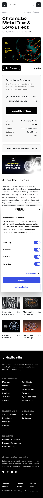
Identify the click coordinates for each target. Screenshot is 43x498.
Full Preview (11, 68)
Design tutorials (9, 414)
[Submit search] (33, 5)
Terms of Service (5, 485)
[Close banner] (39, 209)
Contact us (26, 418)
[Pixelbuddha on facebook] (12, 472)
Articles (5, 425)
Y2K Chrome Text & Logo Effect (28, 336)
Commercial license (29, 128)
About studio (27, 414)
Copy (20, 12)
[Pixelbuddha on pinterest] (8, 472)
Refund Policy (8, 447)
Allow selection (21, 287)
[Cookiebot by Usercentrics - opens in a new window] (18, 209)
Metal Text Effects (27, 32)
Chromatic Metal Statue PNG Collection (8, 313)
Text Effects (13, 12)
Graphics (6, 393)
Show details (30, 273)
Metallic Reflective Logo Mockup (8, 336)
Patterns (25, 393)
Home (4, 12)
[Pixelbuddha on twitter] (3, 472)
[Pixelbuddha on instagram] (16, 472)
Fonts (4, 389)
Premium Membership (11, 443)
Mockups (6, 382)
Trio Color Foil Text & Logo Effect (29, 313)
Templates (26, 386)
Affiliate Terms (33, 485)
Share (37, 12)
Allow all (21, 280)
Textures (6, 397)
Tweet (28, 12)
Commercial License (11, 439)
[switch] (37, 250)
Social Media (27, 400)
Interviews (6, 422)
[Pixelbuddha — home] (4, 4)
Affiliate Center (20, 485)
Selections (6, 418)
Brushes (5, 400)
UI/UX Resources (29, 397)
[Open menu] (38, 4)
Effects (5, 386)
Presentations (28, 389)
